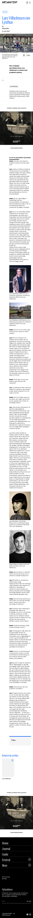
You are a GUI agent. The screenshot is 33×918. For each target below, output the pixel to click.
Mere (4, 865)
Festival (6, 860)
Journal (6, 848)
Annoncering (6, 877)
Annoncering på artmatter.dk (16, 832)
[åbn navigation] (30, 2)
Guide (5, 854)
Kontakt (4, 878)
